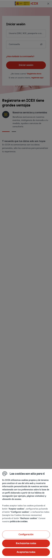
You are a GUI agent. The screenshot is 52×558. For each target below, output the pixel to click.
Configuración (26, 534)
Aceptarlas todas (26, 552)
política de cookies (18, 521)
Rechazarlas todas (26, 543)
